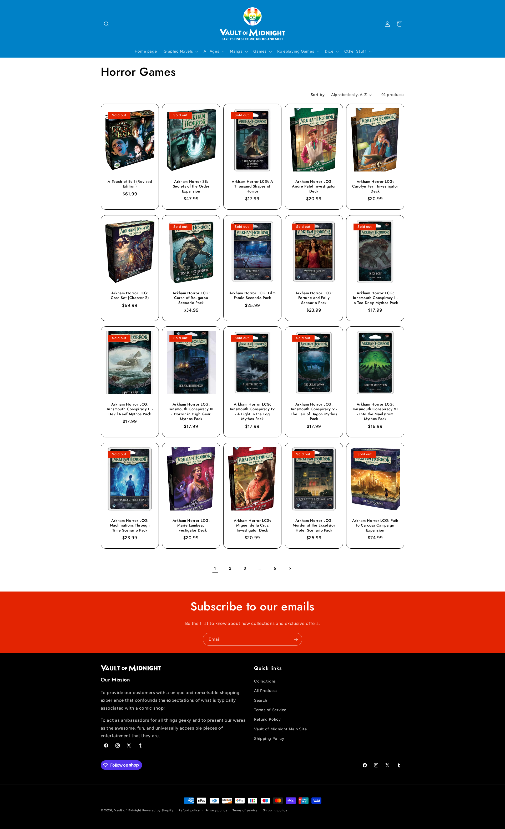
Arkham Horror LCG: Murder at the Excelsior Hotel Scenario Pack (314, 525)
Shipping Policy (269, 738)
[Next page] (290, 569)
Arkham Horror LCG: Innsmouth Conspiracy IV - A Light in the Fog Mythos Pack (252, 411)
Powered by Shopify (157, 810)
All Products (265, 690)
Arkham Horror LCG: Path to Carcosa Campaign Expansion (375, 525)
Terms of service (245, 810)
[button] (107, 24)
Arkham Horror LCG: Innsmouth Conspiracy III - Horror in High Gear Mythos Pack (191, 411)
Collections (265, 681)
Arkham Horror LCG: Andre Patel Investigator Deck (314, 186)
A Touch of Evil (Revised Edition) (130, 184)
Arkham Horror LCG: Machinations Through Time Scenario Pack (130, 525)
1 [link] (215, 568)
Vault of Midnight (127, 810)
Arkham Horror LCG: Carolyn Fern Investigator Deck (375, 186)
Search (260, 700)
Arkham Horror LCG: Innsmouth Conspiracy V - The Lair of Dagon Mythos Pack (314, 411)
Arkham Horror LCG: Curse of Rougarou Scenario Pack (191, 297)
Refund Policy (267, 719)
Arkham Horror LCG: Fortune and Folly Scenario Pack (313, 297)
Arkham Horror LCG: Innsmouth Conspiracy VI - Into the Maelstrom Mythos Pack (375, 411)
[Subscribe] (296, 639)
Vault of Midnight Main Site (280, 729)
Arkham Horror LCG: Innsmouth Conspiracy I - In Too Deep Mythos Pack (375, 297)
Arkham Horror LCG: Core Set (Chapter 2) (130, 295)
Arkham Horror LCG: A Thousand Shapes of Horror (252, 186)
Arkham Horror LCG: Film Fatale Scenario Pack (252, 295)
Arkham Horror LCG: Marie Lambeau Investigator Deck (191, 525)
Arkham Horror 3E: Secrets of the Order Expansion (191, 186)
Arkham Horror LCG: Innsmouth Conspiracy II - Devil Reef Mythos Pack (130, 409)
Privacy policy (216, 810)
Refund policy (189, 810)
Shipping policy (275, 810)
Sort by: (318, 94)
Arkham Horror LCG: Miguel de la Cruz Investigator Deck (252, 525)
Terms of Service (270, 709)
